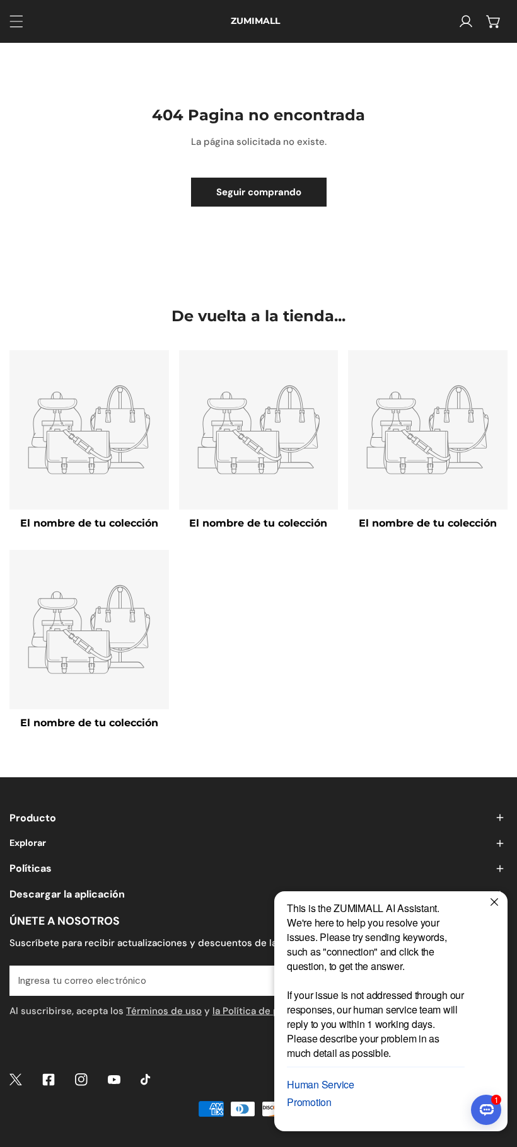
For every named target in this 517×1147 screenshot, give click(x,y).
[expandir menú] (16, 21)
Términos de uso (164, 1011)
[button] (494, 21)
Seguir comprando (258, 192)
